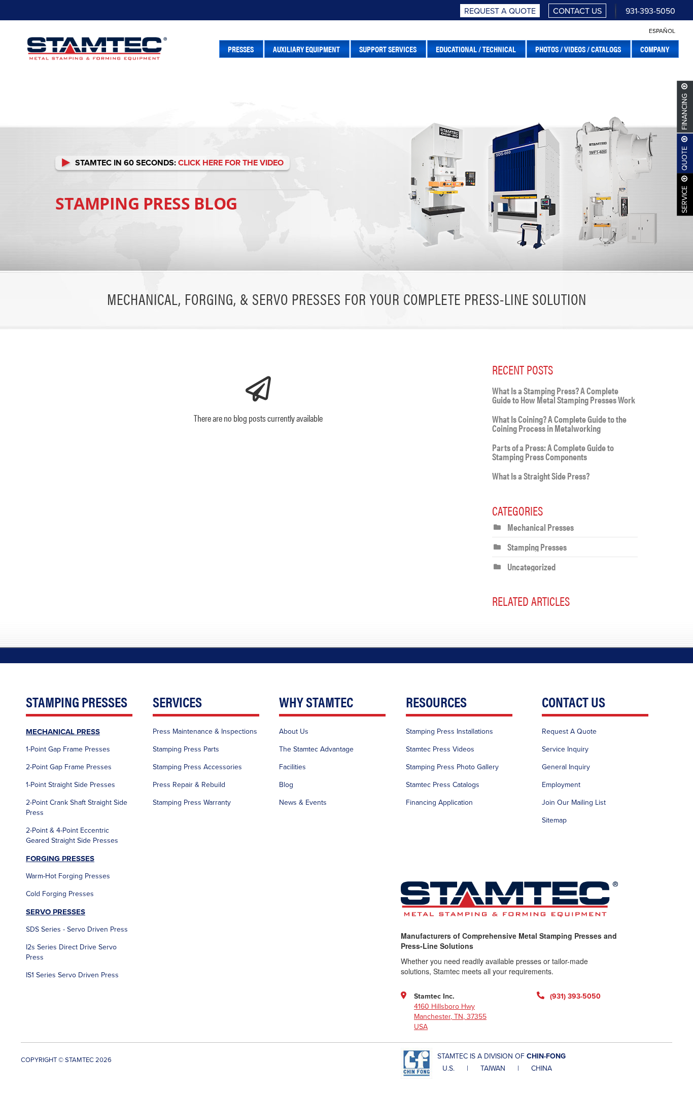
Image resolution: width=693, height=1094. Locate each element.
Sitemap (554, 820)
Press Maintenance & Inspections (205, 731)
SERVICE (685, 199)
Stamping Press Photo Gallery (452, 767)
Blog (286, 784)
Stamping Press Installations (449, 731)
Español (662, 31)
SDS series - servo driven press (77, 929)
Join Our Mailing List (574, 802)
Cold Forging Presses (60, 894)
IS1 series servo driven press (72, 975)
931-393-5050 (650, 11)
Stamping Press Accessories (197, 767)
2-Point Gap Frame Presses (69, 767)
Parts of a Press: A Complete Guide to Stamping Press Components (553, 452)
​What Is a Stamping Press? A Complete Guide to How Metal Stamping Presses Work (563, 395)
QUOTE (685, 158)
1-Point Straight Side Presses (70, 784)
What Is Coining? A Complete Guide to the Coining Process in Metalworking (559, 423)
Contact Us (577, 11)
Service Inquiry (565, 749)
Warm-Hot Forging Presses (68, 876)
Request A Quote (500, 11)
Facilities (292, 767)
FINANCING (685, 111)
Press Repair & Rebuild (189, 784)
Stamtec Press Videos (440, 749)
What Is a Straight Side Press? (541, 475)
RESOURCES (436, 702)
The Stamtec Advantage (316, 749)
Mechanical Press (63, 731)
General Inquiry (566, 767)
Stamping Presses (537, 546)
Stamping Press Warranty (192, 802)
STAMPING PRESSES (76, 702)
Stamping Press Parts (186, 749)
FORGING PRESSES (60, 858)
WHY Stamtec (316, 702)
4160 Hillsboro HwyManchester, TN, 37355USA (450, 1016)
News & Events (303, 802)
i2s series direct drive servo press (71, 952)
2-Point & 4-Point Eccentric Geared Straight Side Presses (72, 835)
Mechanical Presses (540, 527)
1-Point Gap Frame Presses (68, 749)
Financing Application (439, 802)
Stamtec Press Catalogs (442, 784)
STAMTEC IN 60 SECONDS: (177, 163)
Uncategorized (531, 566)
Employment (561, 784)
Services (177, 702)
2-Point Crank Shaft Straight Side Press (76, 807)
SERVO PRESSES (55, 911)
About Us (293, 731)
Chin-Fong (546, 1056)
